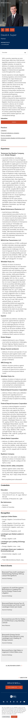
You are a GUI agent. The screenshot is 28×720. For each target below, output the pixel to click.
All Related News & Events (13, 665)
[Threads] (17, 702)
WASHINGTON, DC (5, 42)
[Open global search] (22, 3)
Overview (4, 52)
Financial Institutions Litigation (10, 133)
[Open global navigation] (26, 3)
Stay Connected (12, 687)
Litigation (3, 130)
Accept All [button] (14, 716)
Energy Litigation (6, 135)
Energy (14, 122)
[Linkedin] (3, 702)
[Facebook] (10, 702)
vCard (12, 29)
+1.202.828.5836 (5, 44)
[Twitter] (7, 702)
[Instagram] (14, 702)
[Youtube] (24, 702)
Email (7, 29)
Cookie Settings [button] (6, 716)
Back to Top (23, 677)
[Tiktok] (20, 702)
